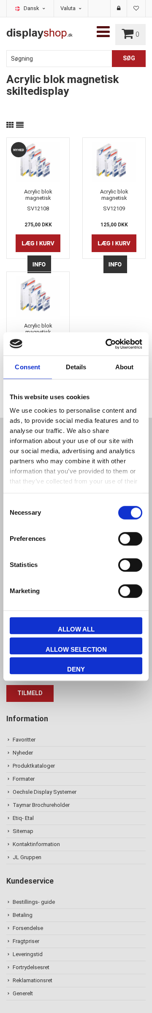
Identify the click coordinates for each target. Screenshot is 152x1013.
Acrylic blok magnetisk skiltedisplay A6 (38, 328)
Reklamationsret (32, 980)
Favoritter (24, 739)
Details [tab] (76, 367)
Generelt (23, 993)
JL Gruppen (27, 857)
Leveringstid (28, 954)
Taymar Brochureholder (41, 805)
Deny (76, 669)
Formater (24, 779)
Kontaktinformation (36, 844)
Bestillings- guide (34, 902)
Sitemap (23, 831)
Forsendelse (28, 928)
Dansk (32, 8)
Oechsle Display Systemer (44, 792)
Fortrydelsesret (31, 967)
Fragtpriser (26, 941)
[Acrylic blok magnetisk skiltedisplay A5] (114, 161)
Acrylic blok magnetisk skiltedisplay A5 (114, 194)
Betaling (23, 915)
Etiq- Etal (23, 818)
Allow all (76, 629)
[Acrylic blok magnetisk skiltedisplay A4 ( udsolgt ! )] (38, 161)
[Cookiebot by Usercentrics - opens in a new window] (107, 344)
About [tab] (124, 367)
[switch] (130, 538)
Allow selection (76, 649)
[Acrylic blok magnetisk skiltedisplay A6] (38, 295)
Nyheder (23, 753)
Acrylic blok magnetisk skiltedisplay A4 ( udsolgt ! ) (38, 194)
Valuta (68, 8)
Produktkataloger (34, 766)
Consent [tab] (27, 367)
